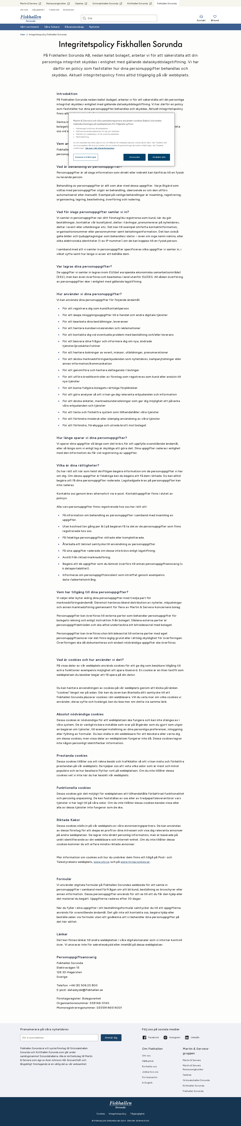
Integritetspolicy (117, 1113)
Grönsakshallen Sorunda (105, 3)
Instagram (174, 1037)
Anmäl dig (111, 1037)
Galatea (79, 3)
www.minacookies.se (135, 862)
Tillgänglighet (137, 1113)
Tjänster (54, 10)
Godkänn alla (159, 157)
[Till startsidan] (30, 18)
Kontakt (201, 20)
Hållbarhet (38, 10)
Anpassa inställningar (100, 1113)
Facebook (153, 1037)
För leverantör (150, 1077)
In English (68, 10)
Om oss (24, 10)
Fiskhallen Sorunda (193, 1091)
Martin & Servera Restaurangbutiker (193, 1067)
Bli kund (215, 20)
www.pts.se (102, 862)
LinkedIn (195, 1037)
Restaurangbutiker (56, 3)
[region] (121, 139)
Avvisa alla (134, 157)
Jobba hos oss (150, 1072)
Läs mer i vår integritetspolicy (99, 148)
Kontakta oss (149, 1066)
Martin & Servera (28, 3)
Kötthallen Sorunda (137, 3)
